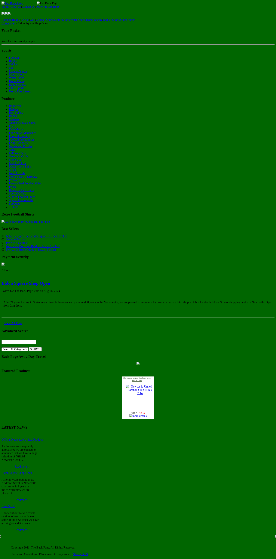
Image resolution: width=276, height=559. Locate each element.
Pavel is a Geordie (17, 242)
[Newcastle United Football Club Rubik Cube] (140, 393)
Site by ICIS (80, 554)
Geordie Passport (16, 239)
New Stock (8, 506)
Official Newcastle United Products (23, 439)
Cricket (25, 19)
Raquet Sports (111, 19)
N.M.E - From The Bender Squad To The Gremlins (36, 236)
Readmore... (22, 466)
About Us (15, 6)
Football (6, 19)
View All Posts (13, 323)
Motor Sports (62, 19)
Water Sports (77, 19)
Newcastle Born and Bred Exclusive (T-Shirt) (33, 246)
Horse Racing (94, 19)
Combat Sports (45, 19)
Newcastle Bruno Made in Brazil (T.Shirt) (31, 249)
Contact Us (28, 6)
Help (56, 6)
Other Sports (127, 19)
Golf (32, 19)
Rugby (16, 19)
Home (5, 6)
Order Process (44, 6)
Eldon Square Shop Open (26, 283)
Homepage (8, 23)
